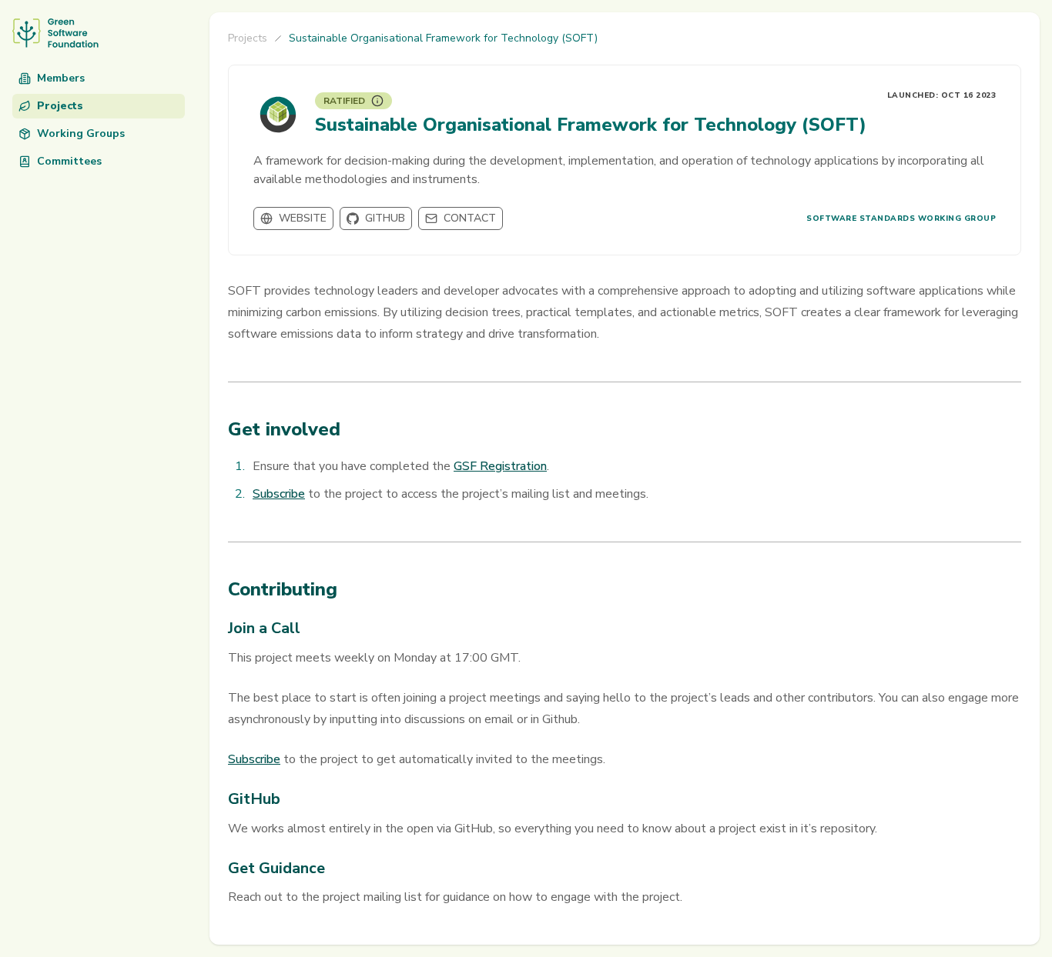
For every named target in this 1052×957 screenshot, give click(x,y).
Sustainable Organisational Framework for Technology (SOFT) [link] (443, 38)
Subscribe (279, 493)
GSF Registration (500, 466)
